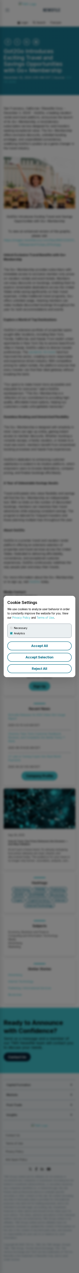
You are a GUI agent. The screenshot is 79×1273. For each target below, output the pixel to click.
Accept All (39, 646)
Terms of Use (45, 617)
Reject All (39, 669)
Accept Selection (39, 657)
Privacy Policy (21, 617)
